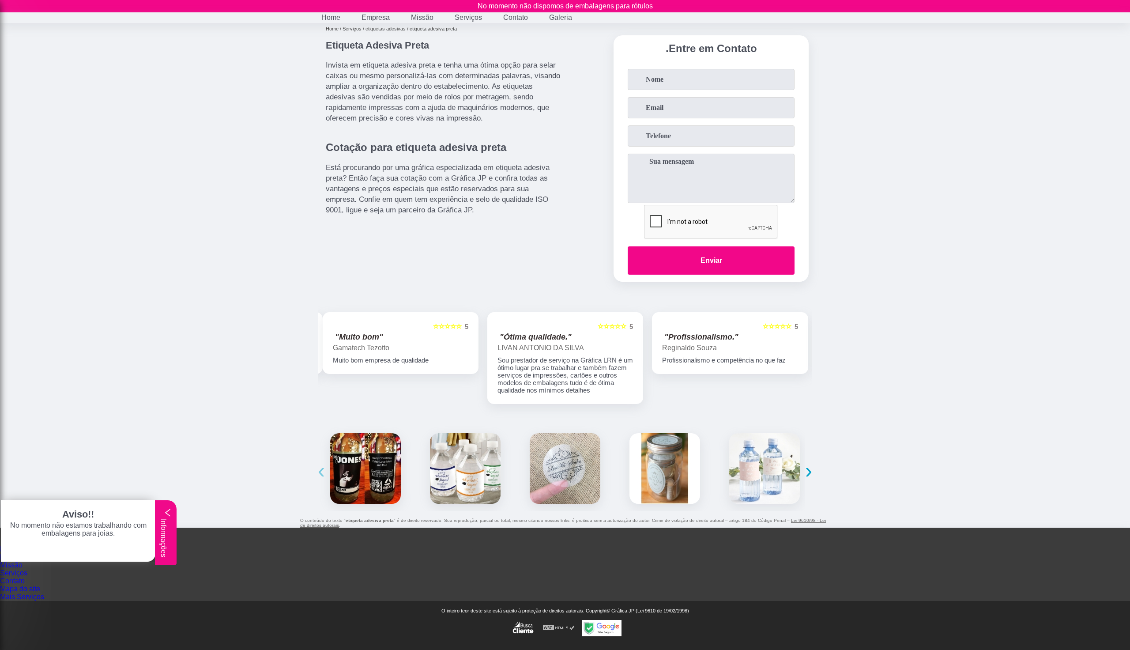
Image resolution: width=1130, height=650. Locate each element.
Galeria (560, 17)
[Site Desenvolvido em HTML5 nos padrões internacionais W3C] (558, 628)
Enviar (711, 260)
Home (330, 17)
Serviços (468, 17)
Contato (515, 17)
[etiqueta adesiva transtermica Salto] (764, 468)
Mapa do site (20, 589)
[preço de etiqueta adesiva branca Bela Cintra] (465, 468)
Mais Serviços (22, 597)
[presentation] (321, 470)
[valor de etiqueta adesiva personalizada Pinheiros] (664, 468)
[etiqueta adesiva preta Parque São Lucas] (365, 468)
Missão (422, 17)
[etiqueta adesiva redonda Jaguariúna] (565, 468)
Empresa (376, 17)
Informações (163, 537)
